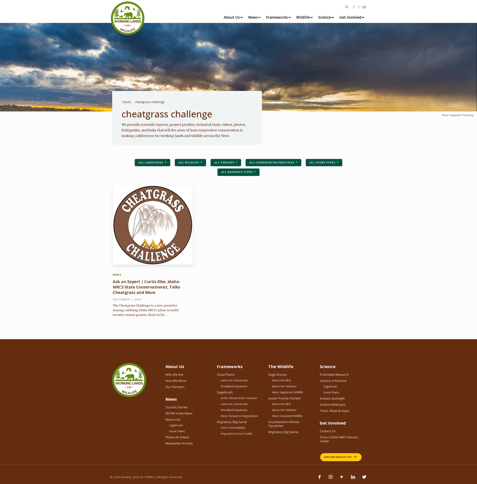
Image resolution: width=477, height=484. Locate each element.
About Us (174, 366)
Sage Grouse (277, 374)
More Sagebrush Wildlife (287, 392)
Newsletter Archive (179, 443)
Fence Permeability (233, 427)
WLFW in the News (178, 413)
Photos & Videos (177, 437)
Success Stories (176, 407)
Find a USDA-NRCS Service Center (339, 439)
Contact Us (328, 431)
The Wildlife (280, 366)
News (171, 399)
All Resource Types (237, 172)
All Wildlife (189, 162)
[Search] (347, 7)
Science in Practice (333, 381)
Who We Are (174, 374)
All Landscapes (151, 162)
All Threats (224, 162)
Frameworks (230, 366)
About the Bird (281, 380)
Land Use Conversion (234, 380)
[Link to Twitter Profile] (364, 478)
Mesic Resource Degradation (239, 416)
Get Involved (333, 423)
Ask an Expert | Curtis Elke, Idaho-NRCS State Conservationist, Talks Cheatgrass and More (146, 287)
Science (327, 366)
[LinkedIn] (353, 478)
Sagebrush (176, 425)
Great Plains (177, 431)
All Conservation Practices (272, 162)
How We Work (175, 381)
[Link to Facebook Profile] (353, 7)
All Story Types (322, 162)
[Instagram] (359, 7)
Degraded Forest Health (236, 433)
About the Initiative (284, 386)
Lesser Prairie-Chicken (284, 398)
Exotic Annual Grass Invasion (239, 398)
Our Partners (174, 387)
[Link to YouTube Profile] (364, 7)
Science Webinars (332, 404)
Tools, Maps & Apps (334, 411)
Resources (172, 419)
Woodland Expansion (234, 386)
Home (126, 102)
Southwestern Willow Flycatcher (283, 424)
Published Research (334, 374)
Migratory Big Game (232, 422)
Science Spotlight (332, 398)
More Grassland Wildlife (287, 416)
